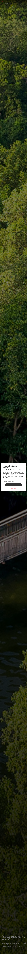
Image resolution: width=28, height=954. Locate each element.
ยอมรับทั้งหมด (13, 484)
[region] (13, 477)
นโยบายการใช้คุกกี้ (9, 480)
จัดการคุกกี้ (13, 488)
